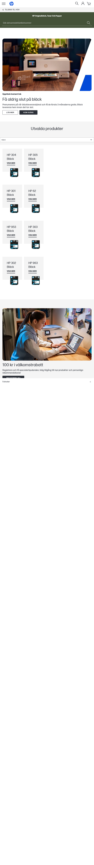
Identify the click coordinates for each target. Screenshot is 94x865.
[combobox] (47, 139)
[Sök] (76, 3)
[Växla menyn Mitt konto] (82, 3)
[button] (47, 382)
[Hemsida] (11, 4)
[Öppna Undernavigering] (3, 3)
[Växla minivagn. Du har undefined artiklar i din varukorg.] (89, 3)
